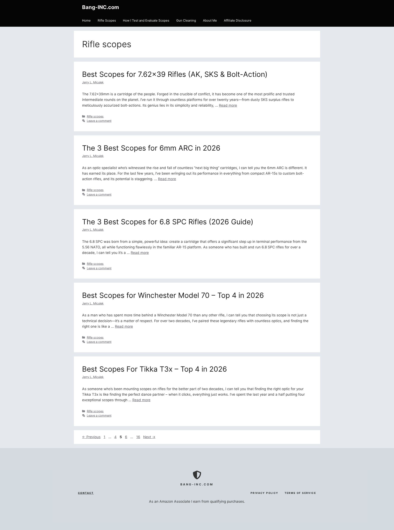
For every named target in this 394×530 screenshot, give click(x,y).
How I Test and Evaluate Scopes (146, 20)
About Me (210, 20)
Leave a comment (99, 120)
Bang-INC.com (100, 7)
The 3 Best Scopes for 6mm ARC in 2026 (151, 148)
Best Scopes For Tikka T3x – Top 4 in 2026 (154, 369)
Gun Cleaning (186, 20)
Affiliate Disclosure (237, 20)
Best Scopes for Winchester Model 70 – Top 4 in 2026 (173, 295)
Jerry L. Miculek (93, 82)
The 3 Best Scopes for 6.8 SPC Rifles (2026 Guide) (167, 221)
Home (86, 20)
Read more (228, 105)
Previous (91, 437)
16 (138, 437)
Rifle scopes (95, 116)
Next (149, 437)
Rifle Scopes (107, 20)
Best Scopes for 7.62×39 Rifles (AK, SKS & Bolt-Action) (175, 74)
